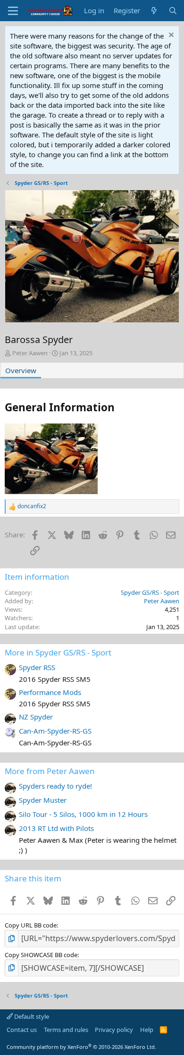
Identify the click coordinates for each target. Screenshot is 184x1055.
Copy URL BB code (31, 925)
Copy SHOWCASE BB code (41, 955)
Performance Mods (50, 692)
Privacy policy (114, 1029)
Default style (31, 1016)
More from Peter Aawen (50, 771)
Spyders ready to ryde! (55, 786)
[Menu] (13, 10)
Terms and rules (66, 1029)
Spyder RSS (37, 667)
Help (146, 1029)
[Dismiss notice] (170, 36)
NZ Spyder (36, 716)
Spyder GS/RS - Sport (150, 592)
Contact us (22, 1029)
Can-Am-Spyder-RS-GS (55, 730)
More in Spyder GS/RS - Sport (58, 652)
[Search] (173, 10)
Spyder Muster (43, 800)
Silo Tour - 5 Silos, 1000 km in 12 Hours (83, 814)
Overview (20, 370)
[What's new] (154, 10)
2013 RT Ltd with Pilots (56, 828)
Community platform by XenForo (81, 1046)
